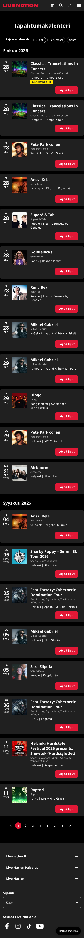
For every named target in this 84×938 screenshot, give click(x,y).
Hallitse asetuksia (68, 931)
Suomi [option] (11, 902)
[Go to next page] (70, 825)
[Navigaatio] (79, 5)
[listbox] (42, 902)
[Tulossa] (52, 5)
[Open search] (61, 5)
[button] (69, 5)
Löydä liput (67, 90)
